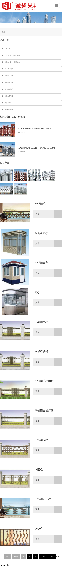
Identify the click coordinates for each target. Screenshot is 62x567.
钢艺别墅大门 (9, 82)
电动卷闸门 (8, 103)
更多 (37, 214)
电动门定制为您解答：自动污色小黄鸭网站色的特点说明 (36, 148)
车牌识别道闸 (9, 69)
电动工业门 (8, 48)
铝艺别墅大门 (9, 75)
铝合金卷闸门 (9, 96)
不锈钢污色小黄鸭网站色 (12, 55)
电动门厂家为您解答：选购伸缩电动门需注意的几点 (34, 128)
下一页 (43, 556)
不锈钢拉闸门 (9, 109)
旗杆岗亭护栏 (9, 89)
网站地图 (5, 565)
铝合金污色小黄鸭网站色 (12, 62)
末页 (52, 556)
